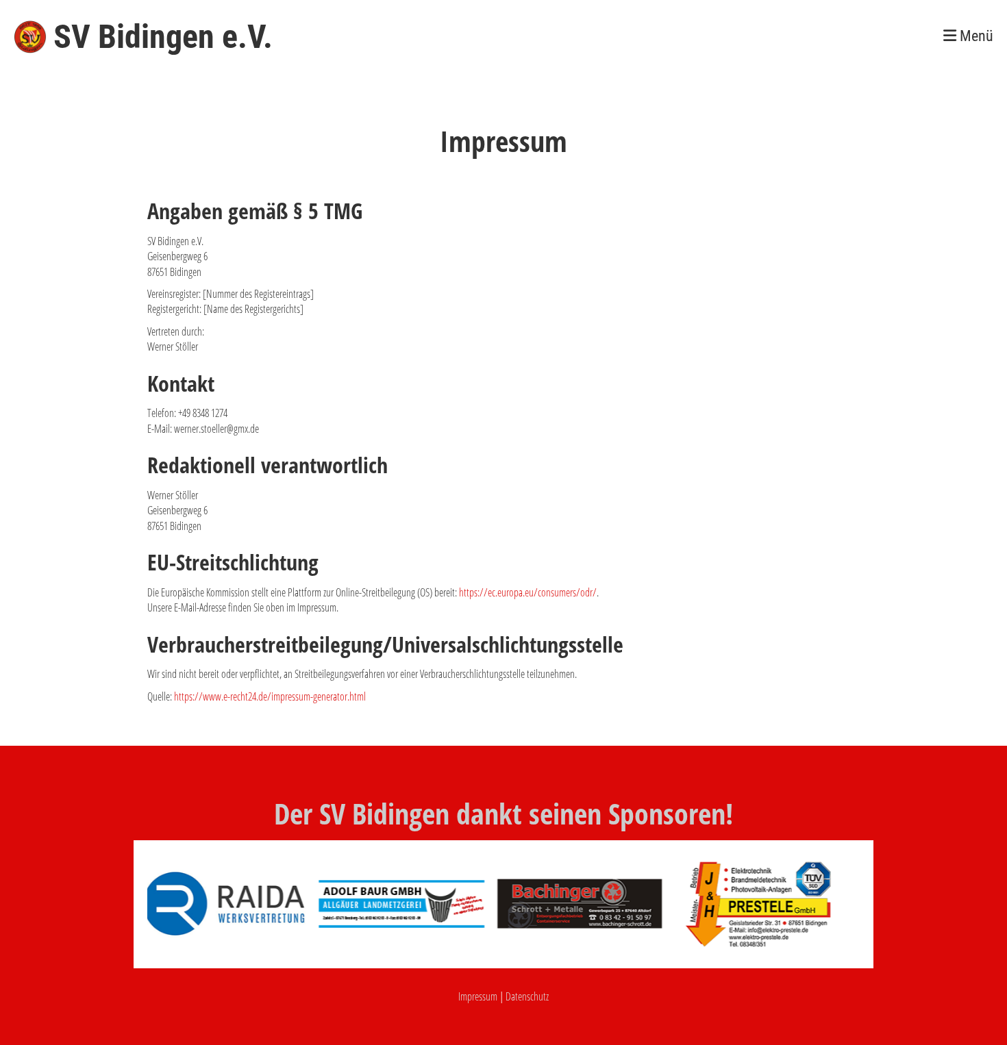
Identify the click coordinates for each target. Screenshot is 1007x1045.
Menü (974, 36)
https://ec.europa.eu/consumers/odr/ (528, 592)
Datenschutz (527, 996)
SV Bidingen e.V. (163, 36)
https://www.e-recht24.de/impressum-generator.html (270, 696)
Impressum (477, 996)
